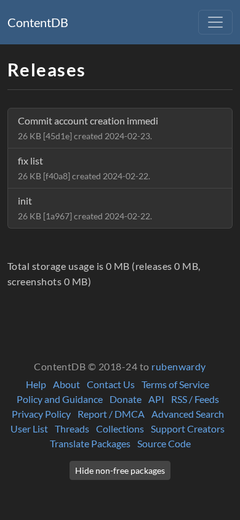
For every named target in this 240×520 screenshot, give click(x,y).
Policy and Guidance (60, 399)
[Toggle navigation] (215, 22)
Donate (126, 399)
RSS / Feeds (195, 399)
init (85, 208)
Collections (120, 428)
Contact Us (111, 384)
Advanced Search (187, 414)
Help (36, 384)
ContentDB (37, 22)
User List (29, 428)
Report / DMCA (111, 414)
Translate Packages (90, 443)
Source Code (164, 443)
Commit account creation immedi (88, 128)
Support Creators (188, 428)
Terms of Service (175, 384)
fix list (84, 168)
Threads (72, 428)
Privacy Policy (41, 414)
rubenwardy (178, 366)
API (156, 399)
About (66, 384)
